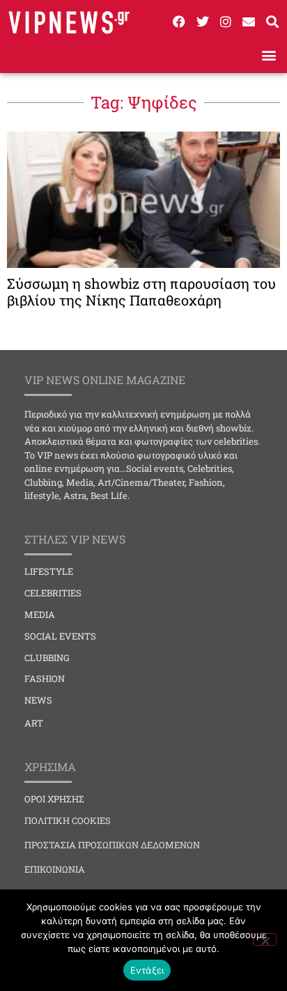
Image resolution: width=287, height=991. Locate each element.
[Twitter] (202, 21)
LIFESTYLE (48, 571)
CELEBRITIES (53, 593)
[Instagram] (226, 21)
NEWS (38, 700)
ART (33, 723)
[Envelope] (249, 21)
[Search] (272, 21)
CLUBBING (47, 657)
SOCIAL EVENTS (60, 636)
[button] (268, 54)
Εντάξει (147, 970)
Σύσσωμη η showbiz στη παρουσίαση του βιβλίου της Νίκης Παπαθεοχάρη (141, 291)
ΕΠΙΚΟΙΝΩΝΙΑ (54, 869)
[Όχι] (265, 939)
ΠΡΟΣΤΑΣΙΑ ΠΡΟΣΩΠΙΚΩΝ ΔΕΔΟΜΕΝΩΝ (112, 845)
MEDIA (39, 614)
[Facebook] (179, 21)
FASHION (44, 678)
